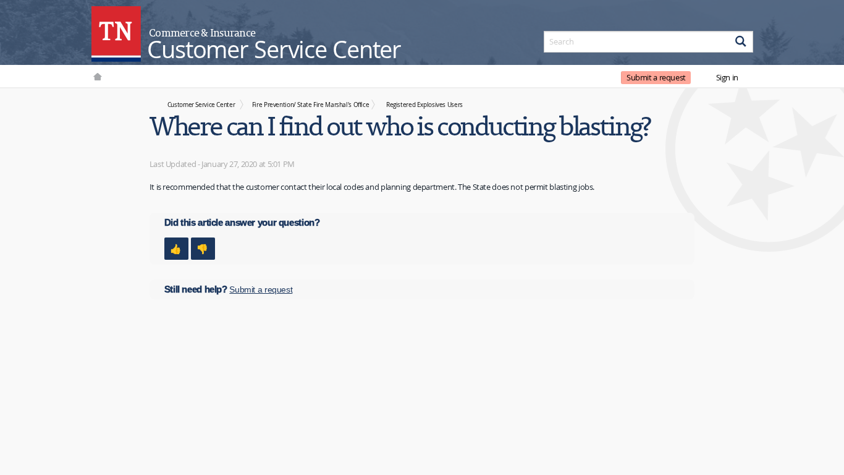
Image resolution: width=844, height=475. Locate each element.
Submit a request (656, 77)
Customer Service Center (201, 104)
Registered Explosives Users (424, 104)
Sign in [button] (727, 77)
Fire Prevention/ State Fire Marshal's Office (310, 104)
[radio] (176, 249)
